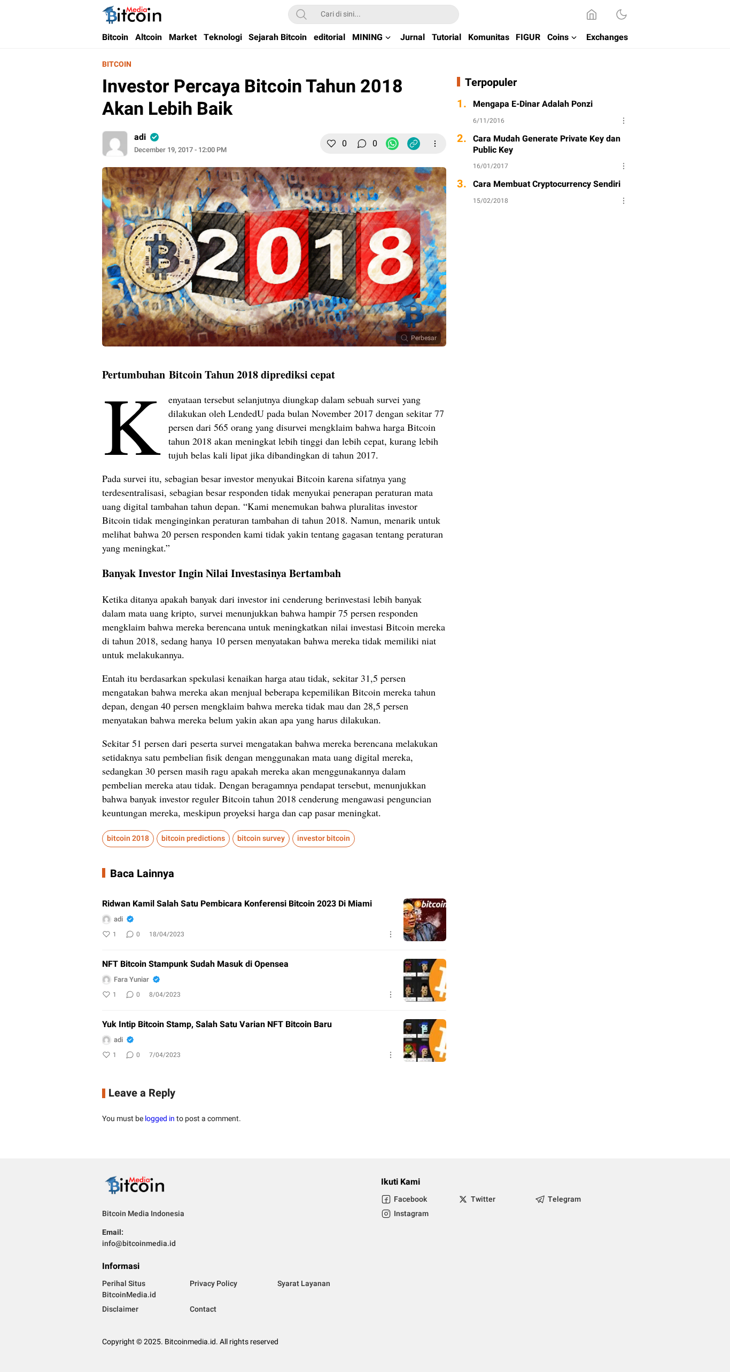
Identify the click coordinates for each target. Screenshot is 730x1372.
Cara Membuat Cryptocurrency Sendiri (546, 184)
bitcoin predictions (193, 838)
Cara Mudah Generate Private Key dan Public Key (546, 144)
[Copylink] (413, 143)
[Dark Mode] (621, 14)
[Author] (115, 143)
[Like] (331, 143)
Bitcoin (116, 64)
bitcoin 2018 (128, 838)
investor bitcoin (323, 838)
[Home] (591, 14)
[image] (424, 919)
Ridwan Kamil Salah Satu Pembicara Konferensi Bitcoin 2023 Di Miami (237, 904)
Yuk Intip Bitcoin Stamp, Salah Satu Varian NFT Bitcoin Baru (217, 1024)
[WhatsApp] (392, 143)
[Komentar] (361, 143)
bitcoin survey (261, 838)
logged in (160, 1118)
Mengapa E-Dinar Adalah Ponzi (533, 104)
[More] (435, 143)
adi (140, 137)
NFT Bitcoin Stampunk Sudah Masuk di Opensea (195, 964)
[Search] (301, 14)
